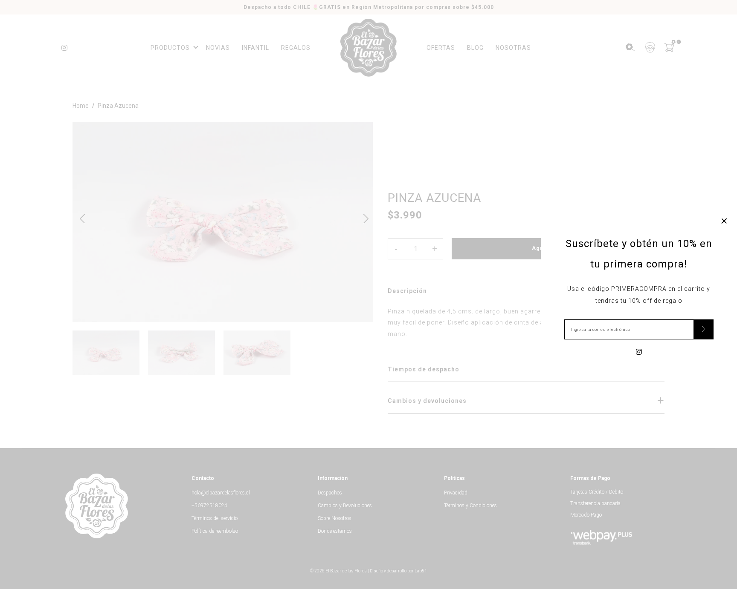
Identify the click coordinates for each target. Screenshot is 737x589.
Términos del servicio (215, 518)
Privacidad (455, 493)
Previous (82, 217)
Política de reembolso (215, 531)
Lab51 (421, 571)
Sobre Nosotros (334, 518)
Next (363, 217)
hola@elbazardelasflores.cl (221, 493)
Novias (218, 47)
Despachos (330, 493)
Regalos (295, 47)
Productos (170, 47)
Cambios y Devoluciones (345, 506)
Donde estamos (335, 531)
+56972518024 (209, 506)
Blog (475, 47)
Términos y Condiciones (470, 506)
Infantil (255, 47)
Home (81, 105)
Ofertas (441, 47)
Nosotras (513, 47)
